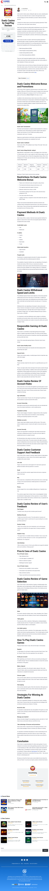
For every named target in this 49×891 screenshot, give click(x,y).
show (28, 78)
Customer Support (39, 785)
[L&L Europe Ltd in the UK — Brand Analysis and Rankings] (28, 812)
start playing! (34, 751)
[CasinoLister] (5, 1)
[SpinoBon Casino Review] (4, 834)
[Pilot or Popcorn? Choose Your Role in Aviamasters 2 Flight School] (4, 804)
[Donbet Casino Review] (4, 842)
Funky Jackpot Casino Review (14, 821)
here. (36, 72)
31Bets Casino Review (37, 821)
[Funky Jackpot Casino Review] (4, 827)
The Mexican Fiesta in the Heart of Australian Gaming (40, 800)
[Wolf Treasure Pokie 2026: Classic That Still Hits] (4, 812)
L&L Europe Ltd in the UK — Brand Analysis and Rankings (39, 808)
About (22, 863)
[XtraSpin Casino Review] (28, 842)
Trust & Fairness (25, 780)
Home (2, 5)
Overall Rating (32, 773)
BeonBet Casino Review (37, 829)
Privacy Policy (26, 863)
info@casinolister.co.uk (16, 863)
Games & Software (39, 780)
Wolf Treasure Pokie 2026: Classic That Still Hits (15, 808)
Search (2, 848)
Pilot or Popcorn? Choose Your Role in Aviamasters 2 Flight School (15, 801)
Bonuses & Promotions (26, 785)
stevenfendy (25, 8)
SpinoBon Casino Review (13, 829)
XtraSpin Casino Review (37, 837)
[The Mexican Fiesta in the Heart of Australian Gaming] (28, 804)
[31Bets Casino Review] (28, 827)
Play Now (7, 41)
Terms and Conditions (33, 863)
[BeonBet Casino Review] (28, 834)
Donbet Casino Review (13, 837)
